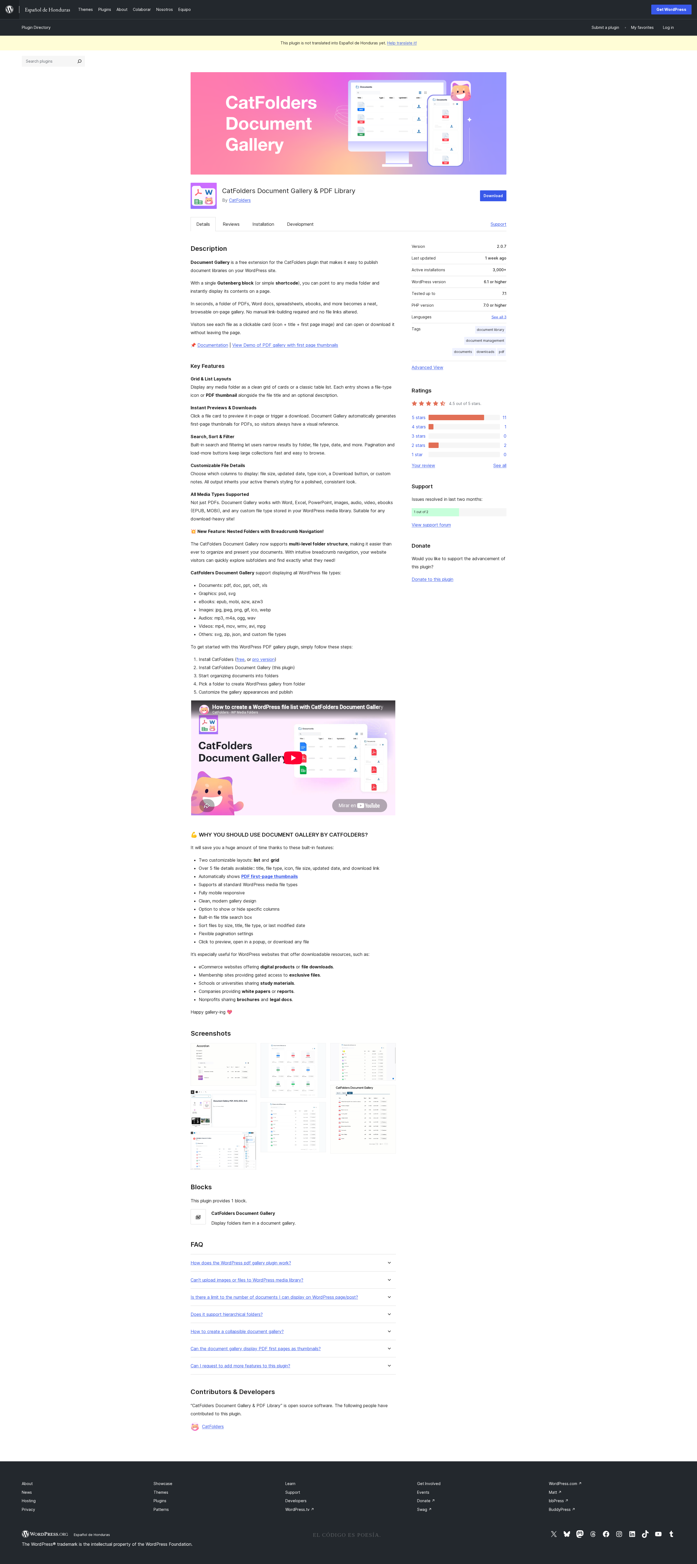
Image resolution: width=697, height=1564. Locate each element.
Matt (555, 1492)
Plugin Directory (36, 27)
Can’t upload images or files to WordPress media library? (247, 1280)
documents (463, 352)
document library (490, 330)
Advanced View (427, 367)
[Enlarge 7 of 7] (388, 1092)
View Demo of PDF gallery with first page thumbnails (285, 345)
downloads (485, 352)
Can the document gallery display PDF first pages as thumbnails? (256, 1348)
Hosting (29, 1500)
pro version (263, 659)
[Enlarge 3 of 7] (249, 1139)
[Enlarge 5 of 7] (318, 1109)
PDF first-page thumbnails (269, 876)
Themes (161, 1492)
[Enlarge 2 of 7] (249, 1097)
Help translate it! (402, 43)
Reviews (231, 224)
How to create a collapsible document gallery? (237, 1331)
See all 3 (498, 317)
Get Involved (429, 1483)
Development (300, 224)
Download (493, 195)
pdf (501, 352)
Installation (263, 224)
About (27, 1483)
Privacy (28, 1509)
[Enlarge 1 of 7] (249, 1050)
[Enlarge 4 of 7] (318, 1050)
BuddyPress (562, 1509)
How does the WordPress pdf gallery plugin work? (241, 1263)
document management (485, 341)
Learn (290, 1483)
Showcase (163, 1483)
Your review (423, 465)
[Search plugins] (79, 61)
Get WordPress (671, 9)
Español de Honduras (92, 1534)
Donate (426, 1500)
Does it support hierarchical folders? (227, 1314)
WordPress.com (565, 1483)
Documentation (212, 345)
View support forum (431, 525)
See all (499, 465)
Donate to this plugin (432, 579)
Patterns (161, 1509)
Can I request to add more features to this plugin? (240, 1365)
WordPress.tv (299, 1509)
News (27, 1492)
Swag (424, 1509)
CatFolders (240, 200)
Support (498, 224)
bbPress (558, 1500)
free (240, 659)
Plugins (160, 1500)
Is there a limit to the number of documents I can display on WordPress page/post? (274, 1297)
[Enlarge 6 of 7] (388, 1050)
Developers (296, 1500)
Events (423, 1492)
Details (203, 224)
